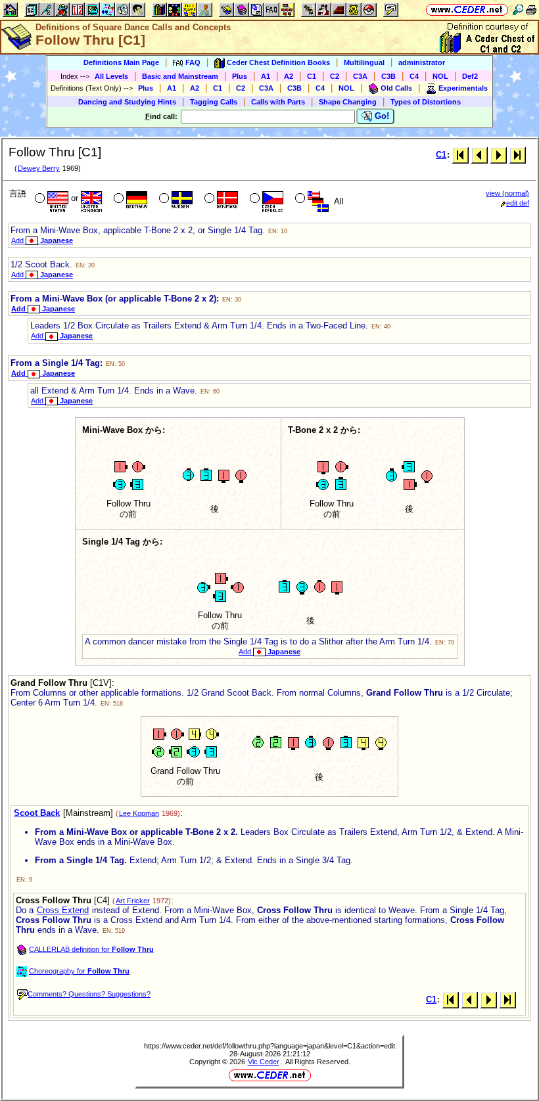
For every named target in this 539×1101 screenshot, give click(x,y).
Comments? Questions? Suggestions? (89, 994)
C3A (360, 76)
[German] (129, 200)
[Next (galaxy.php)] (498, 155)
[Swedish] (174, 200)
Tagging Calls (213, 102)
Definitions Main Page (121, 62)
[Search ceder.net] (518, 9)
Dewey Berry (39, 168)
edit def (517, 203)
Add (42, 240)
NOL (440, 76)
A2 (288, 76)
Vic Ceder (263, 1062)
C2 (334, 76)
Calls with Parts (278, 102)
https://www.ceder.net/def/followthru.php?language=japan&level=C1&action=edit (269, 1046)
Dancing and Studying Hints (127, 102)
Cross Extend (63, 910)
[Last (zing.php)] (517, 155)
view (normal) (507, 193)
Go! (380, 116)
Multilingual (364, 62)
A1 (265, 76)
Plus (239, 76)
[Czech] (265, 200)
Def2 (470, 76)
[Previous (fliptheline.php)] (479, 155)
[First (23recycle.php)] (460, 155)
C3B (388, 76)
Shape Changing (348, 102)
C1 (311, 76)
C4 (414, 76)
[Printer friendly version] (531, 9)
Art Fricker (133, 901)
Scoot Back (37, 813)
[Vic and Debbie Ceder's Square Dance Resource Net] (467, 9)
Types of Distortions (425, 102)
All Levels (111, 76)
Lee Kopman (139, 813)
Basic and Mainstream (180, 76)
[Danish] (220, 200)
